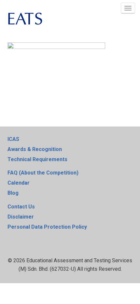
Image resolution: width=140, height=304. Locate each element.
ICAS (13, 139)
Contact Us (21, 207)
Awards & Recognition (34, 149)
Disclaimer (20, 217)
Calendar (18, 183)
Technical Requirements (37, 159)
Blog (13, 193)
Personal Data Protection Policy (47, 227)
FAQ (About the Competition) (42, 173)
